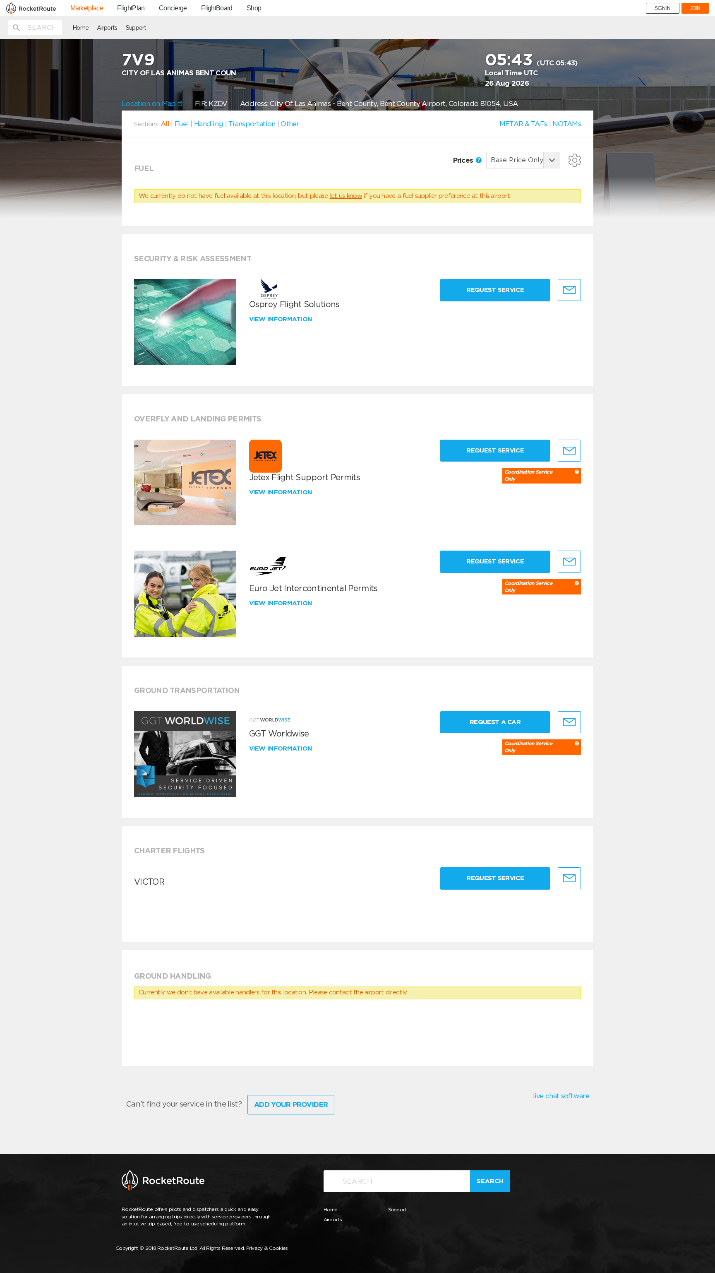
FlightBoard (216, 8)
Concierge (173, 8)
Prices (464, 160)
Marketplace (86, 8)
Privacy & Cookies (267, 1248)
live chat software (561, 1096)
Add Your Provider (291, 1104)
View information (281, 319)
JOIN (695, 8)
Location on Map (150, 103)
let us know (346, 196)
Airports (107, 27)
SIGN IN (663, 8)
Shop (254, 8)
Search (490, 1181)
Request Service (495, 290)
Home (80, 27)
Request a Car (495, 722)
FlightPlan (130, 8)
